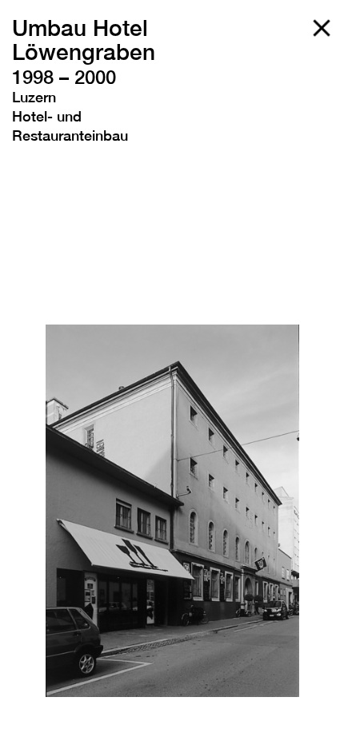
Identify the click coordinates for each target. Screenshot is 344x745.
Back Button (322, 28)
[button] (44, 511)
